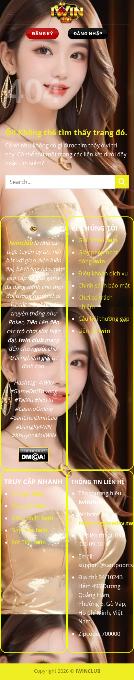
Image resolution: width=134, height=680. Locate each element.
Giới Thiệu (98, 240)
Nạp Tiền (29, 530)
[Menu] (9, 11)
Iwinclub (21, 242)
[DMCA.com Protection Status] (33, 454)
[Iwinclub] (67, 12)
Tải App (27, 493)
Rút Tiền (28, 542)
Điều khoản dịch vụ (103, 273)
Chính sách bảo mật (104, 285)
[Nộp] (122, 181)
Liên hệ (94, 330)
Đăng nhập (32, 518)
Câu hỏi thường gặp (104, 318)
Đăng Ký (28, 505)
